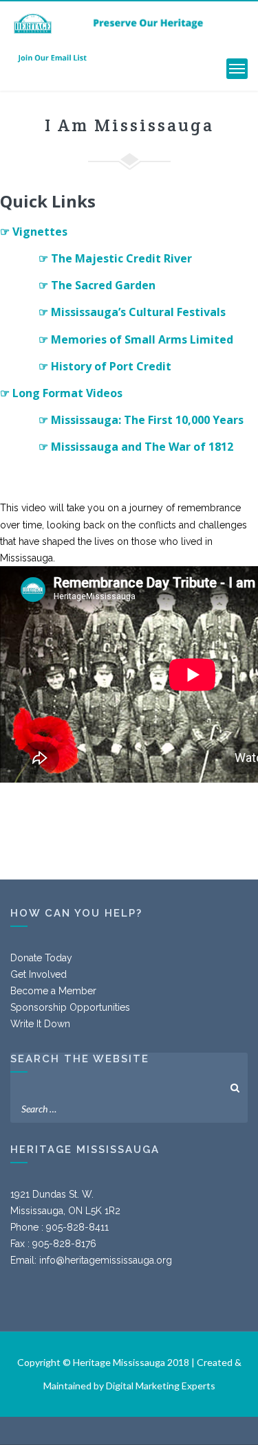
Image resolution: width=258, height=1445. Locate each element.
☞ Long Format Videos (61, 393)
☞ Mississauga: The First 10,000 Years (141, 419)
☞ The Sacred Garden (97, 285)
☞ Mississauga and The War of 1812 (136, 446)
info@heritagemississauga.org (105, 1260)
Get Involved (38, 974)
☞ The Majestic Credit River (115, 258)
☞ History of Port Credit (105, 366)
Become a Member (53, 990)
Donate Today (41, 957)
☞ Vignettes (33, 231)
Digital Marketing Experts (160, 1385)
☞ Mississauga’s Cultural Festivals (132, 312)
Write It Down (40, 1023)
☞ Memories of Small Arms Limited (136, 339)
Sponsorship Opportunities (70, 1007)
